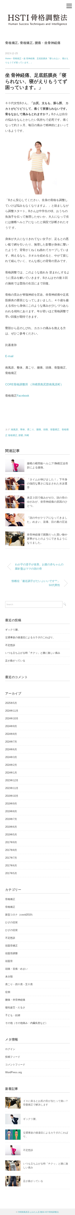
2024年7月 (11, 741)
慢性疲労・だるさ (15, 1007)
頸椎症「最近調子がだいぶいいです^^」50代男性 (36, 583)
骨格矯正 (11, 42)
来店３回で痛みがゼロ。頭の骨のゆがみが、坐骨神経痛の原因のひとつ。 (47, 501)
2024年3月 (11, 757)
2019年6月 (11, 826)
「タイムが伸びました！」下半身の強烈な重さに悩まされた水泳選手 (47, 483)
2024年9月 (11, 726)
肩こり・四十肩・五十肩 (19, 984)
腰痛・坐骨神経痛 (48, 42)
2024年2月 (11, 764)
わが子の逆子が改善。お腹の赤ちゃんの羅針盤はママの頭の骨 (39, 566)
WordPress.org (13, 1072)
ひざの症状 (11, 922)
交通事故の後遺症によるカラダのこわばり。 (30, 637)
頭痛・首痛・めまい (16, 968)
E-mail (9, 356)
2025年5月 (11, 703)
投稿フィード (12, 1056)
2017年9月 (11, 842)
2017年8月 (11, 850)
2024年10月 (11, 718)
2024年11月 (11, 710)
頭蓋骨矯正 (11, 945)
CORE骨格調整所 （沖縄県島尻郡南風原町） (34, 384)
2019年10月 (11, 795)
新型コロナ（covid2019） (19, 914)
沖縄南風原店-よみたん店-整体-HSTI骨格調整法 (38, 1212)
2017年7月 (11, 857)
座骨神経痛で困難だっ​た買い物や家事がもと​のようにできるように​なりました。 (47, 538)
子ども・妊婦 (12, 1015)
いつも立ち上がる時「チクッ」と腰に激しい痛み (32, 652)
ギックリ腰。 (12, 629)
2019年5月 (11, 834)
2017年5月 (11, 873)
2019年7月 (11, 819)
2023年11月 (11, 788)
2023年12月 (11, 780)
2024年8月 (11, 733)
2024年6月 (11, 749)
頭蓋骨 (9, 961)
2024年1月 (11, 772)
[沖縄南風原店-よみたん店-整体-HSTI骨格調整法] (37, 16)
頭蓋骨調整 (11, 953)
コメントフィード (15, 1064)
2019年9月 (11, 803)
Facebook (23, 395)
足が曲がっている (15, 660)
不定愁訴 (10, 645)
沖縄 (26, 435)
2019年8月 (11, 811)
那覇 (20, 435)
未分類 (9, 976)
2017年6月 (11, 865)
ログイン (10, 1049)
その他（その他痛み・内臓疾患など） (26, 1023)
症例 (7, 992)
